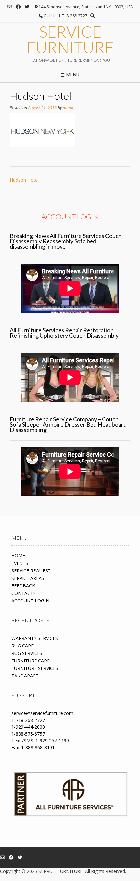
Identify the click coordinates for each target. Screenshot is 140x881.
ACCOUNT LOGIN (30, 601)
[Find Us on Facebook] (18, 6)
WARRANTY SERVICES (34, 638)
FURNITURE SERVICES (34, 668)
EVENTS (19, 563)
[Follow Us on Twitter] (27, 6)
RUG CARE (22, 646)
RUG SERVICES (26, 653)
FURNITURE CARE (30, 661)
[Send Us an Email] (9, 6)
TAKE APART (25, 676)
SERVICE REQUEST (31, 571)
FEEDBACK (23, 586)
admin (68, 108)
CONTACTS (23, 593)
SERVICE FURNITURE (70, 39)
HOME (18, 556)
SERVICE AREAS (27, 578)
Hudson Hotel (24, 180)
